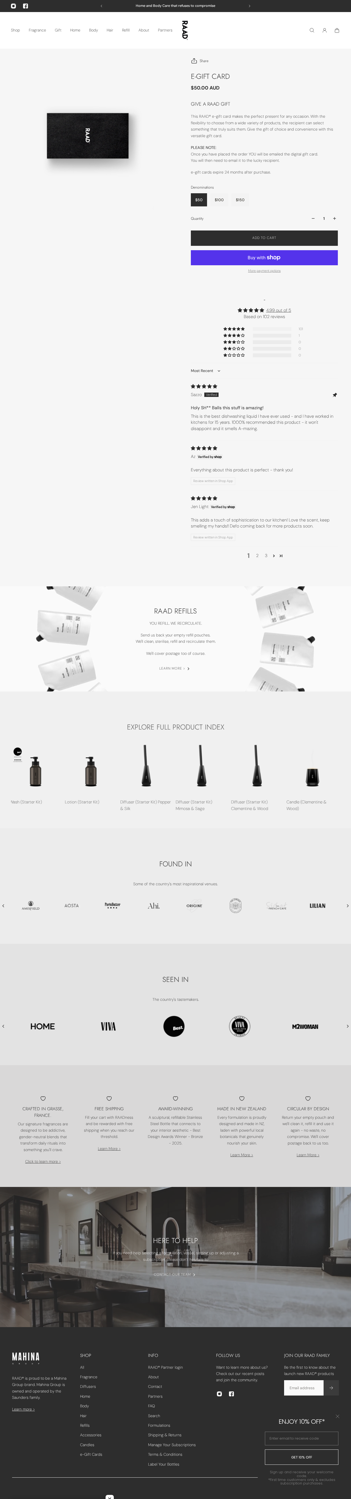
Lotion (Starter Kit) (81, 802)
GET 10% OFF (301, 1457)
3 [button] (266, 555)
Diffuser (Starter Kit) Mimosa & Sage (193, 805)
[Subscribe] (331, 1388)
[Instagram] (13, 6)
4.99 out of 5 (278, 310)
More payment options (264, 271)
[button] (234, 329)
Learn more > (23, 1409)
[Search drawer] (312, 30)
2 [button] (257, 555)
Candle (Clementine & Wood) (306, 805)
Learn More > (109, 1148)
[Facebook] (25, 6)
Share (204, 61)
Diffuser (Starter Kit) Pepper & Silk (145, 805)
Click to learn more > (43, 1161)
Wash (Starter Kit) (25, 802)
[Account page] (324, 30)
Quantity (197, 218)
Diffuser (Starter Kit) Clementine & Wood (249, 805)
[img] (204, 386)
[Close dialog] (337, 1416)
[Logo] (185, 30)
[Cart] (337, 30)
